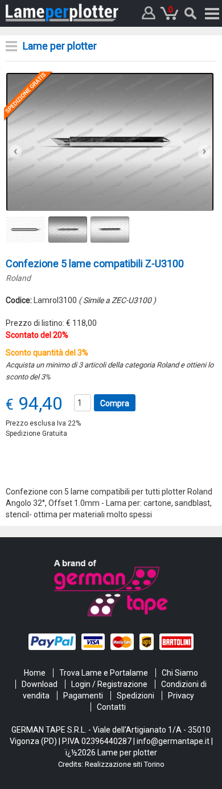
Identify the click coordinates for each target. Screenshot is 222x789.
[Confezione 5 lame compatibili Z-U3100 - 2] (109, 141)
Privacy (181, 695)
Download (39, 684)
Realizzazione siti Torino (125, 764)
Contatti (111, 707)
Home (35, 672)
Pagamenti (83, 695)
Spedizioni (135, 695)
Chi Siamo (180, 672)
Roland (18, 278)
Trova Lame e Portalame (103, 672)
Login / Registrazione (109, 684)
